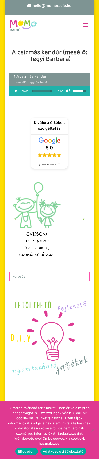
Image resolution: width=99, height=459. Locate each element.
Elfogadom (26, 451)
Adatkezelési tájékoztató (63, 451)
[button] (15, 219)
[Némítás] (68, 91)
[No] (92, 430)
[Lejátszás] (16, 91)
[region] (49, 218)
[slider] (42, 91)
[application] (49, 91)
